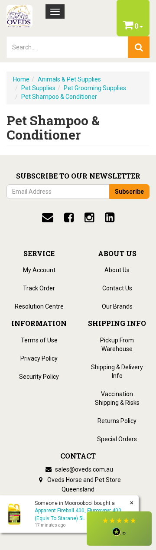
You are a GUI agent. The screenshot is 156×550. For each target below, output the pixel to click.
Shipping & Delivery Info (117, 371)
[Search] (139, 47)
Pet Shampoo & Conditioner (59, 96)
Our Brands (117, 306)
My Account (39, 270)
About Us (117, 270)
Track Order (39, 288)
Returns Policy (117, 420)
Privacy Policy (39, 358)
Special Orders (117, 439)
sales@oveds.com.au (83, 469)
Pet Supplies (38, 88)
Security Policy (39, 376)
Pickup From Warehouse (117, 344)
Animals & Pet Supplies (69, 79)
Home (21, 79)
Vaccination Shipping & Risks (117, 398)
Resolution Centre (39, 306)
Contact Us (117, 288)
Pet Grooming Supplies (95, 88)
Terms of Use (39, 340)
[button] (119, 528)
